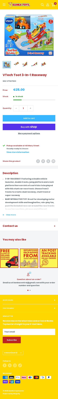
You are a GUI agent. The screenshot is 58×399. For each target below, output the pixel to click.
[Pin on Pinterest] (43, 161)
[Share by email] (53, 161)
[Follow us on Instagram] (15, 365)
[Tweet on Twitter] (48, 161)
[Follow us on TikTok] (20, 365)
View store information (17, 152)
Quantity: (7, 108)
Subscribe (12, 340)
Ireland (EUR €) (10, 353)
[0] (53, 4)
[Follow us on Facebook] (4, 365)
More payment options (29, 133)
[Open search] (42, 4)
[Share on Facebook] (38, 161)
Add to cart (29, 118)
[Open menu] (4, 5)
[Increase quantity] (30, 108)
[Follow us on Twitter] (10, 365)
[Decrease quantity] (16, 108)
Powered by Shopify (11, 394)
